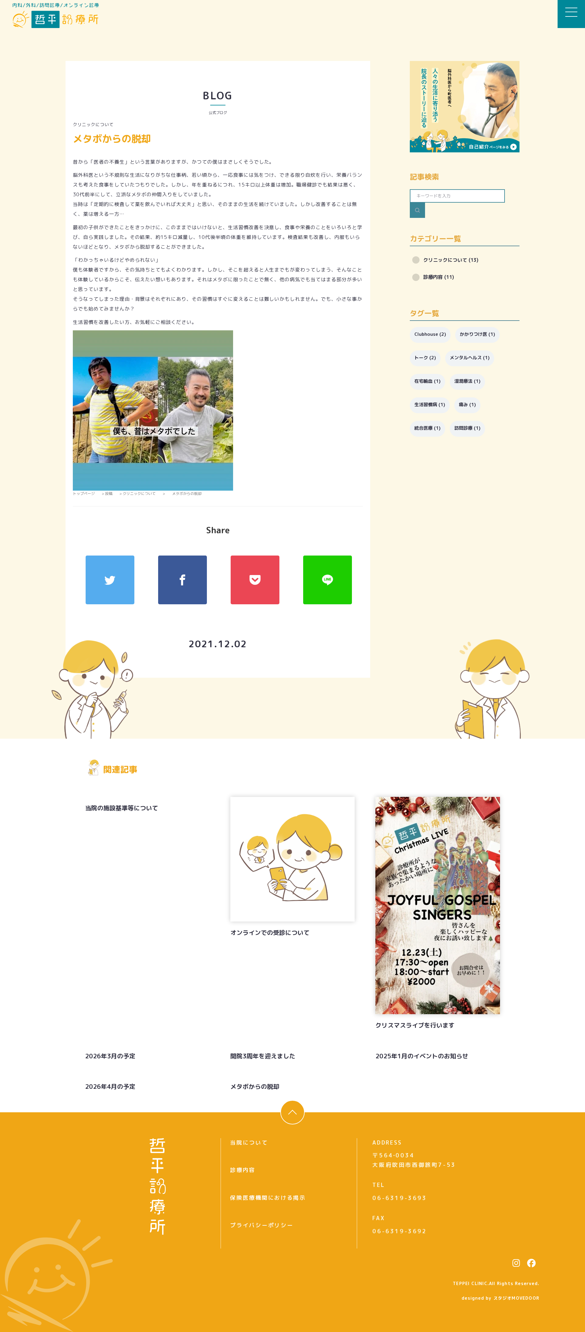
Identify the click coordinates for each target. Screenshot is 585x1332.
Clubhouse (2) (430, 334)
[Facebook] (182, 580)
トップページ (84, 493)
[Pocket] (255, 580)
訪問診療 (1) (467, 428)
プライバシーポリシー (261, 1225)
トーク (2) (425, 357)
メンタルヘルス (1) (470, 357)
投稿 (108, 493)
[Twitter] (110, 580)
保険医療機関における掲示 (268, 1198)
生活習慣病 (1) (429, 404)
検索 (417, 210)
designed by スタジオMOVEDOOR (500, 1298)
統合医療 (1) (427, 428)
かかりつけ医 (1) (477, 334)
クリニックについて (93, 124)
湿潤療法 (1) (467, 381)
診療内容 (242, 1170)
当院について (249, 1142)
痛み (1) (467, 404)
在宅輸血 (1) (427, 381)
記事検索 (424, 177)
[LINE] (327, 580)
